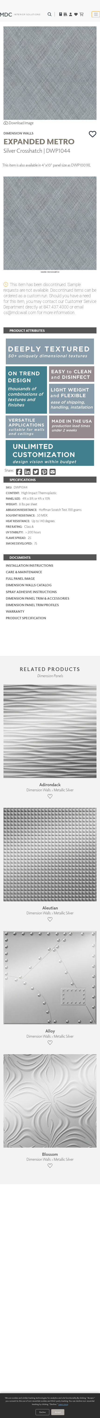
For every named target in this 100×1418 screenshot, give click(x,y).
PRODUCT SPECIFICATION (26, 618)
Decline (42, 1412)
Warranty (15, 611)
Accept (58, 1412)
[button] (93, 134)
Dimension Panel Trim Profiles (32, 605)
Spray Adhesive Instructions (31, 592)
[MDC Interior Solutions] (20, 14)
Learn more (63, 1404)
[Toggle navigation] (96, 14)
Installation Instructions (29, 565)
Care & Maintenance (24, 572)
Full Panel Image (20, 578)
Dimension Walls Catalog (29, 585)
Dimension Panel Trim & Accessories (37, 598)
